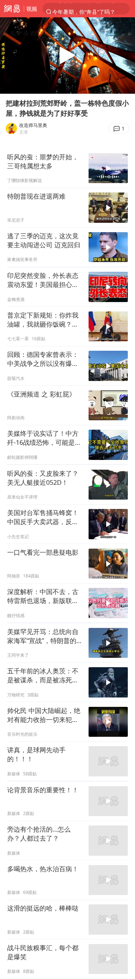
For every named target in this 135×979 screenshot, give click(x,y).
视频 (31, 8)
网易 (12, 8)
